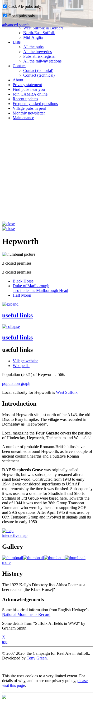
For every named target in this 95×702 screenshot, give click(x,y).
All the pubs (33, 47)
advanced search (16, 25)
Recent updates (25, 99)
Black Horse (23, 281)
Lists (17, 42)
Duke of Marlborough (40, 288)
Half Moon (22, 295)
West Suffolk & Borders (43, 28)
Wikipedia (21, 365)
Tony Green (37, 658)
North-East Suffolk (39, 32)
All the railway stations (42, 61)
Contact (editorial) (38, 70)
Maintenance (23, 118)
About (18, 80)
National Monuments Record (26, 614)
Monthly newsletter (29, 113)
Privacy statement (27, 84)
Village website (25, 361)
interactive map (14, 535)
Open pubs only (21, 16)
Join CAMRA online (30, 94)
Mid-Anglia (33, 37)
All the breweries (37, 51)
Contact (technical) (39, 75)
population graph (16, 383)
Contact (19, 66)
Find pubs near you (29, 89)
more (6, 562)
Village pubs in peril (29, 108)
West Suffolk (67, 392)
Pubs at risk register (39, 56)
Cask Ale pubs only (24, 6)
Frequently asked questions (35, 103)
